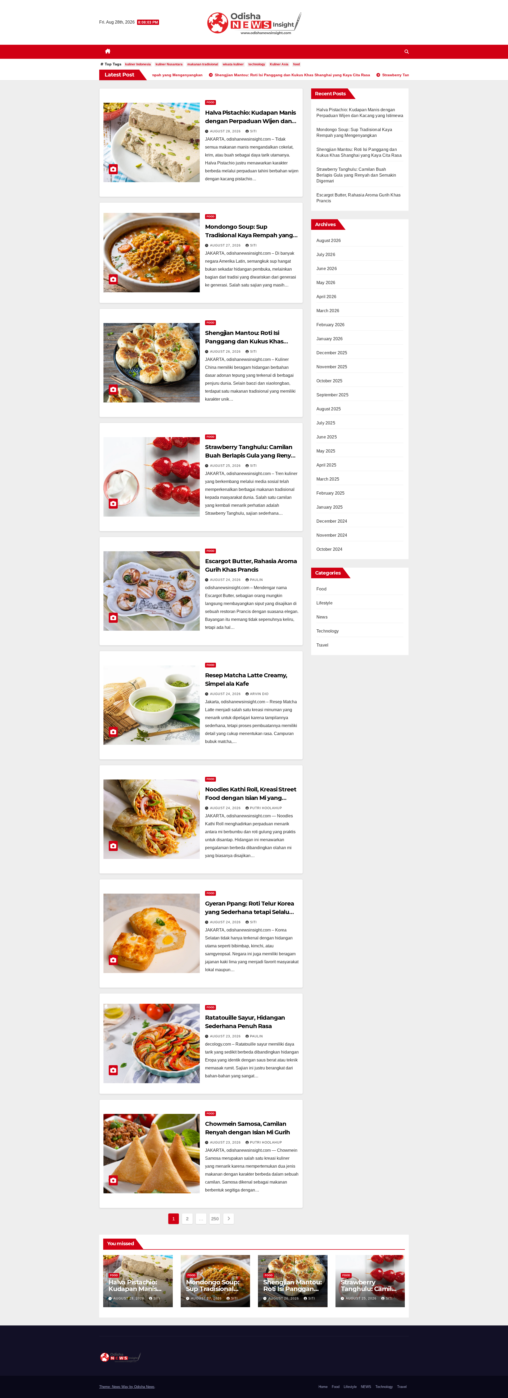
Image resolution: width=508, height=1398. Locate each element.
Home (323, 1387)
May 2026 (325, 282)
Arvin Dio (259, 694)
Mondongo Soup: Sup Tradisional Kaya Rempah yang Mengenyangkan (249, 235)
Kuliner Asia (279, 64)
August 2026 (328, 240)
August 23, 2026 (226, 1036)
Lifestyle (324, 603)
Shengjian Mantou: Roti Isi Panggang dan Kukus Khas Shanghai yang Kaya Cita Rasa (248, 341)
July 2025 (325, 423)
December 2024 (331, 521)
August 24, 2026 (226, 580)
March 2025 (327, 479)
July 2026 (325, 254)
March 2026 (327, 310)
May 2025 (325, 451)
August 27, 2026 (226, 245)
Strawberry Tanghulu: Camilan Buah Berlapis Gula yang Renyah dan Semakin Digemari (251, 455)
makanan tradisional (202, 64)
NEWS (366, 1387)
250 (215, 1218)
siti (253, 131)
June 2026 (326, 268)
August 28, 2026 (226, 131)
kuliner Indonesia (138, 64)
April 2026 (326, 296)
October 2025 (329, 381)
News (322, 617)
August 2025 (328, 409)
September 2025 (332, 395)
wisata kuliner (233, 64)
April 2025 (326, 465)
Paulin (256, 580)
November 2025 (331, 367)
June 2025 (326, 437)
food (296, 64)
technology (256, 64)
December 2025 (331, 353)
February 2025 (330, 493)
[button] (407, 52)
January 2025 (329, 507)
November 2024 (331, 535)
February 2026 (330, 324)
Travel (322, 645)
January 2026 (329, 339)
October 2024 (329, 549)
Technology (327, 631)
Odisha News (144, 1387)
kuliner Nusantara (169, 64)
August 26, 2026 (226, 351)
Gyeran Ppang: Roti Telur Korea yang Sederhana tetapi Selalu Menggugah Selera (249, 912)
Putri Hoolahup (266, 808)
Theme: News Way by (116, 1387)
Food (210, 102)
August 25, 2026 (226, 466)
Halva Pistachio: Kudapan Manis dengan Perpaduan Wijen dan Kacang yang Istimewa (250, 121)
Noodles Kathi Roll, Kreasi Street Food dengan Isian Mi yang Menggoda (250, 798)
